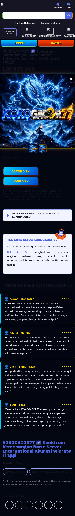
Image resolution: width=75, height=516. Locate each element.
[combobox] (34, 15)
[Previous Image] (3, 111)
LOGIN (19, 43)
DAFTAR (56, 43)
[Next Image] (72, 111)
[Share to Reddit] (48, 504)
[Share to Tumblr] (58, 504)
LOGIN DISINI (21, 181)
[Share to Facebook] (19, 504)
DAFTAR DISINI (21, 171)
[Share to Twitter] (9, 504)
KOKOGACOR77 (17, 252)
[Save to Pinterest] (39, 504)
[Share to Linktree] (29, 504)
